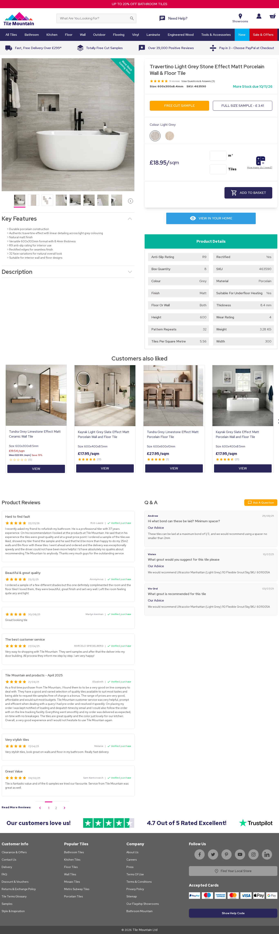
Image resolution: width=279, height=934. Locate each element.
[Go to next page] (64, 808)
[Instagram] (253, 854)
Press (129, 867)
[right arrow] (130, 201)
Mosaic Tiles (72, 881)
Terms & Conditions (139, 881)
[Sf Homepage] (18, 18)
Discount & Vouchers (15, 881)
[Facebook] (199, 854)
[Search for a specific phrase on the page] (131, 18)
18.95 (164, 162)
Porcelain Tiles (73, 896)
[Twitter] (213, 854)
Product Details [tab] (210, 241)
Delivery (7, 867)
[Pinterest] (226, 854)
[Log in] (258, 16)
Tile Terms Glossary (14, 896)
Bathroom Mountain (139, 911)
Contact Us (9, 859)
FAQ (4, 874)
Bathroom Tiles (74, 852)
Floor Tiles (71, 867)
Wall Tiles (70, 874)
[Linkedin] (266, 854)
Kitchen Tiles (72, 859)
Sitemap (131, 896)
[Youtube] (240, 854)
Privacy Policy (135, 889)
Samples (7, 904)
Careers (131, 859)
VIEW (36, 469)
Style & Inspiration (13, 911)
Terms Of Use (135, 874)
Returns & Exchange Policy (19, 889)
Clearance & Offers (14, 852)
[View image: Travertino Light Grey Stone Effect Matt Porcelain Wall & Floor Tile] (68, 124)
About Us (132, 852)
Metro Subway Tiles (76, 889)
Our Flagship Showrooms (142, 904)
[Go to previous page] (40, 808)
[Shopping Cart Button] (273, 15)
